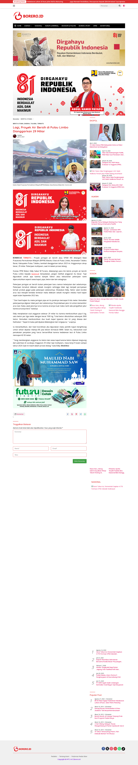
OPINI (95, 26)
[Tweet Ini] (72, 414)
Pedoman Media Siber (79, 756)
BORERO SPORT (84, 26)
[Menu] (14, 6)
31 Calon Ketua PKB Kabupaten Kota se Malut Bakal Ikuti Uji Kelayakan (106, 146)
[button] (120, 5)
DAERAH (27, 26)
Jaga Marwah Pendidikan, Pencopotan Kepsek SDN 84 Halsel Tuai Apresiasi (70, 2)
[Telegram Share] (80, 414)
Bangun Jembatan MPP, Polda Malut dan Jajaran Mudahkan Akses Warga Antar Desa (113, 231)
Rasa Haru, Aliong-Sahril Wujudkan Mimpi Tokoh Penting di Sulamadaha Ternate (98, 471)
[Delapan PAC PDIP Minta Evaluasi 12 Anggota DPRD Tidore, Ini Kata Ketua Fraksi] (95, 164)
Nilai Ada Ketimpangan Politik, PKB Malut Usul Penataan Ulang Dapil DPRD (113, 154)
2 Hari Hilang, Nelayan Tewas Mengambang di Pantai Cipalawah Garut (109, 725)
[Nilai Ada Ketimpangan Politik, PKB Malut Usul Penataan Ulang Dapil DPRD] (95, 154)
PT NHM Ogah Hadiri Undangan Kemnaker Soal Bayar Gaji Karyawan (109, 684)
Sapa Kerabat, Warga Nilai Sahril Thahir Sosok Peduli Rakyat (106, 300)
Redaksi (19, 135)
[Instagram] (111, 749)
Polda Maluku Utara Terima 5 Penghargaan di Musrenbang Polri (108, 676)
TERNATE (40, 124)
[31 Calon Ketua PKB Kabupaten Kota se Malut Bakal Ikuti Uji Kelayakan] (107, 132)
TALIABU (34, 124)
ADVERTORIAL (105, 26)
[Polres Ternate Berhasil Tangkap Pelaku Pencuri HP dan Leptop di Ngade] (96, 261)
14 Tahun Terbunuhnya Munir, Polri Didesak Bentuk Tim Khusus (107, 733)
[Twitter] (107, 749)
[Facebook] (103, 749)
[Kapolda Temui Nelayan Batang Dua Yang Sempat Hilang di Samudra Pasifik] (107, 209)
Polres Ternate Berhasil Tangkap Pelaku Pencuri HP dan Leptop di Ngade (113, 260)
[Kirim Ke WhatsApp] (85, 414)
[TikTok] (123, 749)
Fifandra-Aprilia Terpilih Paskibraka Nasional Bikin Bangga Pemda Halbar (117, 471)
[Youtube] (115, 749)
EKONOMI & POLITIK (69, 26)
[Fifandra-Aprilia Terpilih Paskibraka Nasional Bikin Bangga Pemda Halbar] (117, 385)
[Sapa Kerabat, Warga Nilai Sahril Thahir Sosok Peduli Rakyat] (107, 287)
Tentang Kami (64, 756)
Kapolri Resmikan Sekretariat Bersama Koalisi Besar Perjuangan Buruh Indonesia (108, 661)
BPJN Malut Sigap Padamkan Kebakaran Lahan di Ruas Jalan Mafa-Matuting (109, 702)
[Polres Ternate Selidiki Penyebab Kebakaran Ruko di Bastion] (96, 241)
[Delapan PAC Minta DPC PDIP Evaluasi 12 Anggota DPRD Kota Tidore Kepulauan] (95, 187)
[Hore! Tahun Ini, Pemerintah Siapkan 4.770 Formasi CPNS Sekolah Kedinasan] (107, 566)
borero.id (35, 274)
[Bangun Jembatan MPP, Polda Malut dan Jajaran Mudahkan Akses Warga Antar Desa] (96, 231)
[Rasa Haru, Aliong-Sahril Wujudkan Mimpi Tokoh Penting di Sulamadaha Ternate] (98, 385)
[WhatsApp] (119, 749)
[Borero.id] (29, 16)
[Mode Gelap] (124, 6)
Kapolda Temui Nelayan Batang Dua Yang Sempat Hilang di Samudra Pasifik (106, 223)
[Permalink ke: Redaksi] (14, 136)
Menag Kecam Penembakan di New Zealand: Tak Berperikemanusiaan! (107, 709)
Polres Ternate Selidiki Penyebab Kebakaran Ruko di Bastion (112, 241)
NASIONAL (38, 26)
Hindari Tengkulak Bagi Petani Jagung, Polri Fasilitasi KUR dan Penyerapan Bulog (107, 668)
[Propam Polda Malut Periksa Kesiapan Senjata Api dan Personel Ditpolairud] (96, 251)
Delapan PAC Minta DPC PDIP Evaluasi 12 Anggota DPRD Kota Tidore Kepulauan (113, 186)
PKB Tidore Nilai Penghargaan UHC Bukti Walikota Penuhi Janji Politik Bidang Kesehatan (113, 178)
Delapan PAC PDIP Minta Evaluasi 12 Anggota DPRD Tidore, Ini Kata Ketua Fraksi (112, 163)
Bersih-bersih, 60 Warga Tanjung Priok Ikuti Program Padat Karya (108, 717)
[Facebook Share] (67, 414)
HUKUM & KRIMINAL (52, 26)
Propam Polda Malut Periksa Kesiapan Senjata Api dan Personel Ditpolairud (113, 250)
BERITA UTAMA (18, 124)
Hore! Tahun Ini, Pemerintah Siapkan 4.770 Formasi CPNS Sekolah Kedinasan (109, 653)
